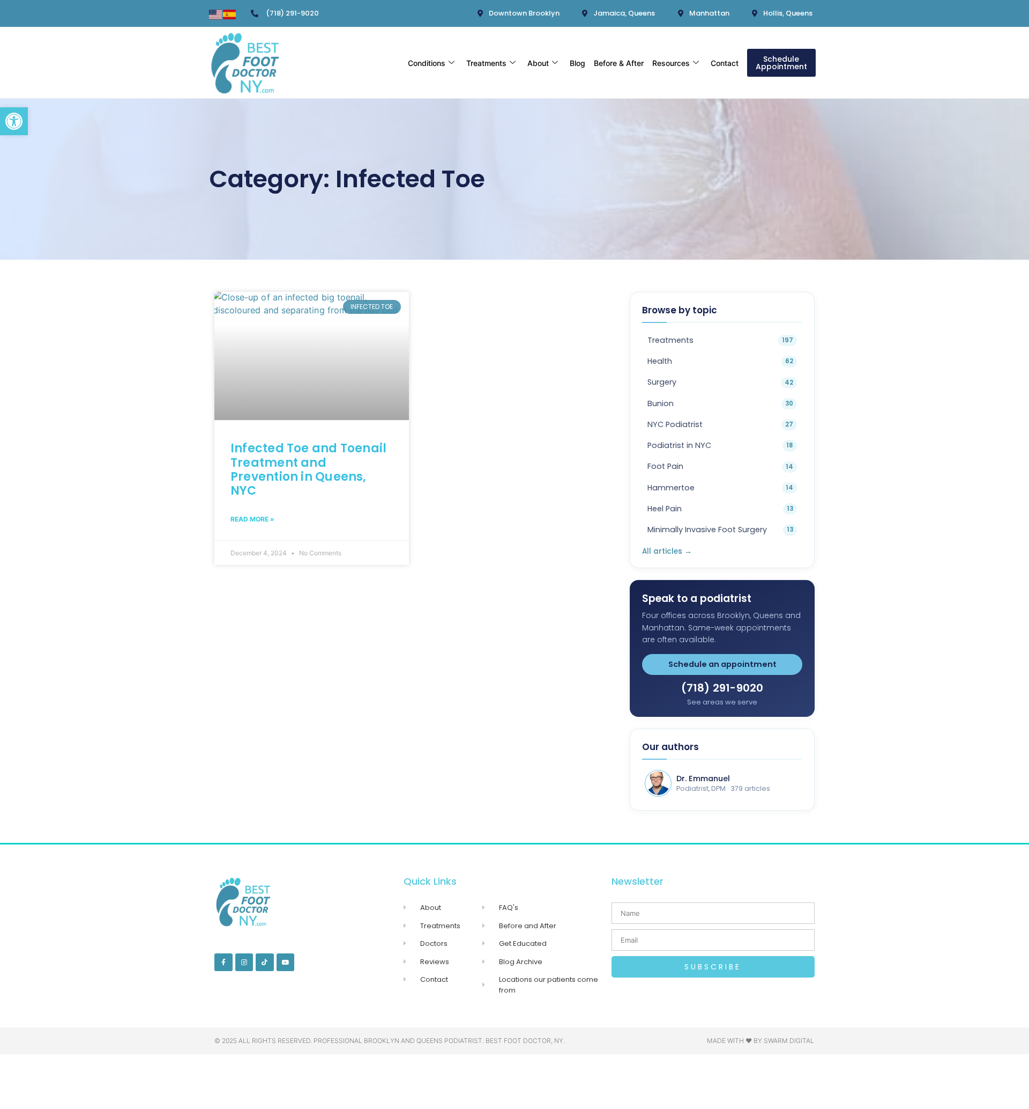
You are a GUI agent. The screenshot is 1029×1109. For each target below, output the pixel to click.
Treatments (486, 63)
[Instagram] (244, 962)
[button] (14, 121)
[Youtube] (286, 962)
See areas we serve (722, 702)
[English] (216, 16)
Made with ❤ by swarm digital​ (760, 1041)
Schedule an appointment (722, 664)
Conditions (426, 63)
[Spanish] (230, 16)
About (538, 63)
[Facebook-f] (223, 962)
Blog (577, 63)
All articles (667, 551)
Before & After (619, 63)
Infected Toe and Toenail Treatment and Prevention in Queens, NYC (308, 469)
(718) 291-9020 (722, 687)
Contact (725, 63)
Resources (671, 63)
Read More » (252, 519)
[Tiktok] (265, 962)
